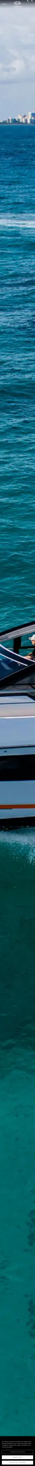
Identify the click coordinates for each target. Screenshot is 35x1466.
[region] (17, 1451)
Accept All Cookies (17, 1462)
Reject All (17, 1457)
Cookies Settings (17, 1452)
